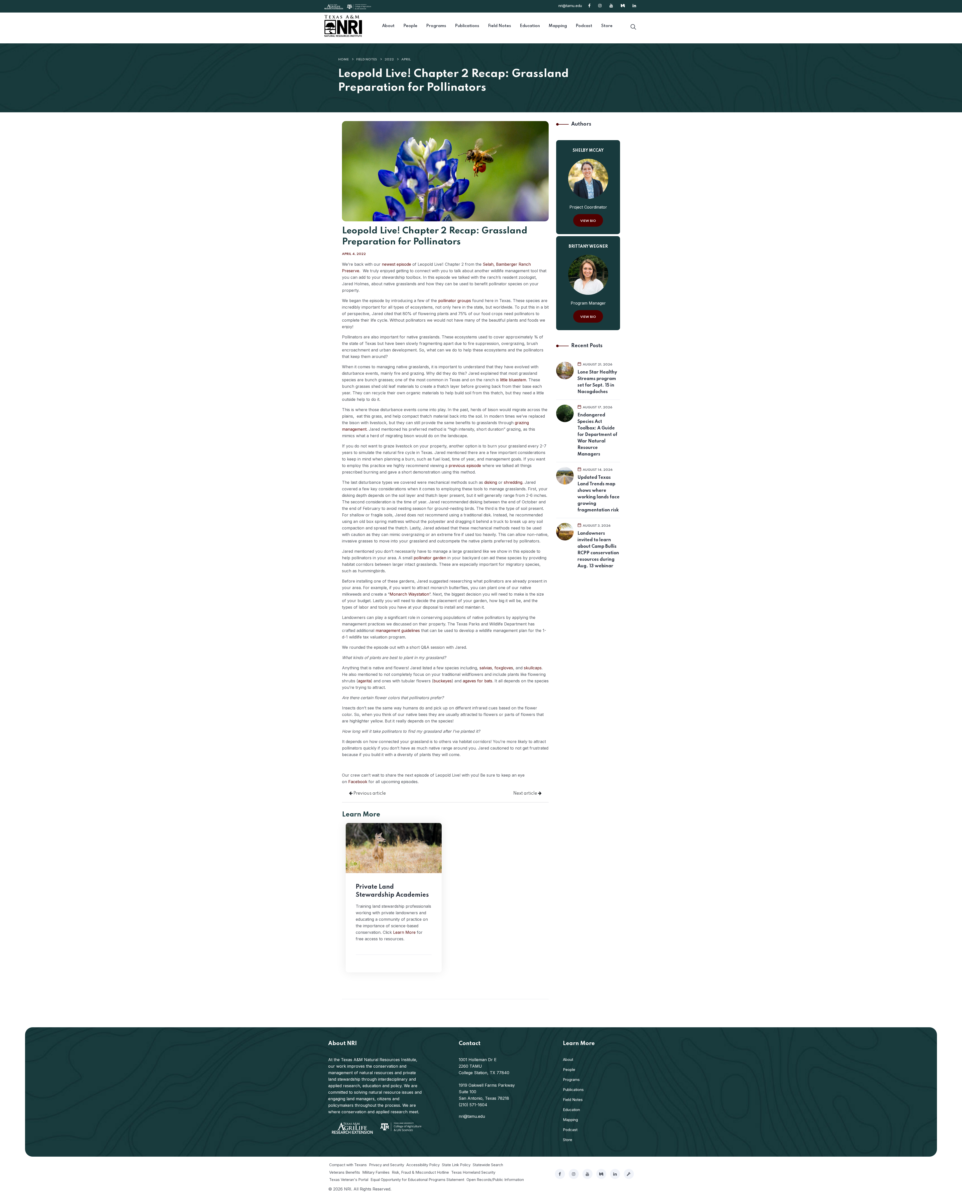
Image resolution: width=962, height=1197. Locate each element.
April (406, 59)
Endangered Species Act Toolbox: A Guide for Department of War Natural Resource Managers (597, 434)
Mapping (570, 1119)
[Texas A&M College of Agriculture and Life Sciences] (359, 6)
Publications (573, 1089)
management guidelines (398, 630)
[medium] (601, 1174)
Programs (571, 1079)
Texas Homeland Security (473, 1172)
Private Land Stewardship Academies (392, 891)
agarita (364, 680)
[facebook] (560, 1174)
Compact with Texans (348, 1164)
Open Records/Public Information (495, 1179)
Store (567, 1139)
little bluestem (513, 379)
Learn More (404, 932)
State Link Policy (456, 1164)
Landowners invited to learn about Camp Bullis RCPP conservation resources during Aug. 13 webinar (598, 549)
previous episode (465, 465)
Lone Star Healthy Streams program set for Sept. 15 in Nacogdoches (597, 382)
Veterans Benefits (344, 1172)
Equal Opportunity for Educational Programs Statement (417, 1179)
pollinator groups (454, 300)
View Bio (588, 221)
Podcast (570, 1129)
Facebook (357, 781)
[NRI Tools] (629, 1174)
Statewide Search (488, 1164)
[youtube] (587, 1174)
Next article (525, 793)
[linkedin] (615, 1174)
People (569, 1069)
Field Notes (366, 59)
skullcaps (533, 667)
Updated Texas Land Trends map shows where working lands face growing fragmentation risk (598, 493)
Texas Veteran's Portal (348, 1179)
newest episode (396, 264)
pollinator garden (430, 557)
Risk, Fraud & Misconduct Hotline (420, 1172)
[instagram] (574, 1174)
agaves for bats (477, 680)
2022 (389, 59)
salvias (485, 667)
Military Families (376, 1172)
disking (490, 482)
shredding (513, 482)
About (568, 1059)
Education (571, 1109)
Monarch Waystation (409, 594)
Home (343, 59)
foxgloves (504, 667)
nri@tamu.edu (570, 5)
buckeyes (442, 680)
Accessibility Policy (423, 1164)
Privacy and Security (386, 1164)
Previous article (369, 793)
